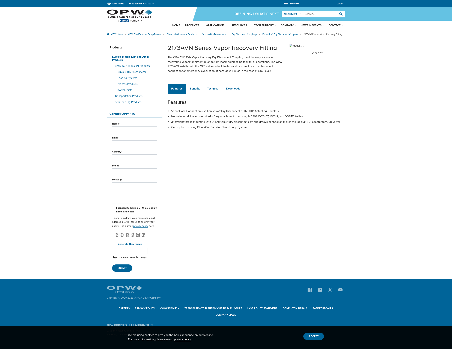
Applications (215, 25)
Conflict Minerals (295, 308)
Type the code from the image (130, 257)
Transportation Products (128, 96)
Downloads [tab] (233, 88)
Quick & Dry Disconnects (214, 34)
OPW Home (118, 3)
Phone (115, 165)
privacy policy (140, 225)
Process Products (127, 84)
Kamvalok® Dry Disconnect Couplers (280, 34)
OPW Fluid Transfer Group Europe (144, 34)
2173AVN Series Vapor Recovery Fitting (323, 34)
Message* (117, 179)
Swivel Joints (124, 90)
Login (340, 3)
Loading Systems (127, 78)
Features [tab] (177, 88)
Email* (115, 137)
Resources (239, 25)
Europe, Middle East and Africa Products (130, 58)
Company (287, 25)
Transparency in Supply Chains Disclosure (213, 308)
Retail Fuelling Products (128, 102)
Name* (116, 123)
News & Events (311, 25)
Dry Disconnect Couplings (244, 34)
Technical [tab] (213, 88)
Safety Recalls (323, 308)
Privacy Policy (145, 308)
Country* (117, 151)
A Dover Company (150, 297)
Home (176, 25)
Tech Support (264, 25)
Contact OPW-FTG (122, 114)
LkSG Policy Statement (262, 308)
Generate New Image (130, 244)
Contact (335, 25)
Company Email (226, 314)
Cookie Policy (169, 308)
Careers (124, 308)
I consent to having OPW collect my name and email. (136, 209)
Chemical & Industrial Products (181, 34)
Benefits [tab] (195, 88)
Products (192, 25)
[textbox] (324, 14)
